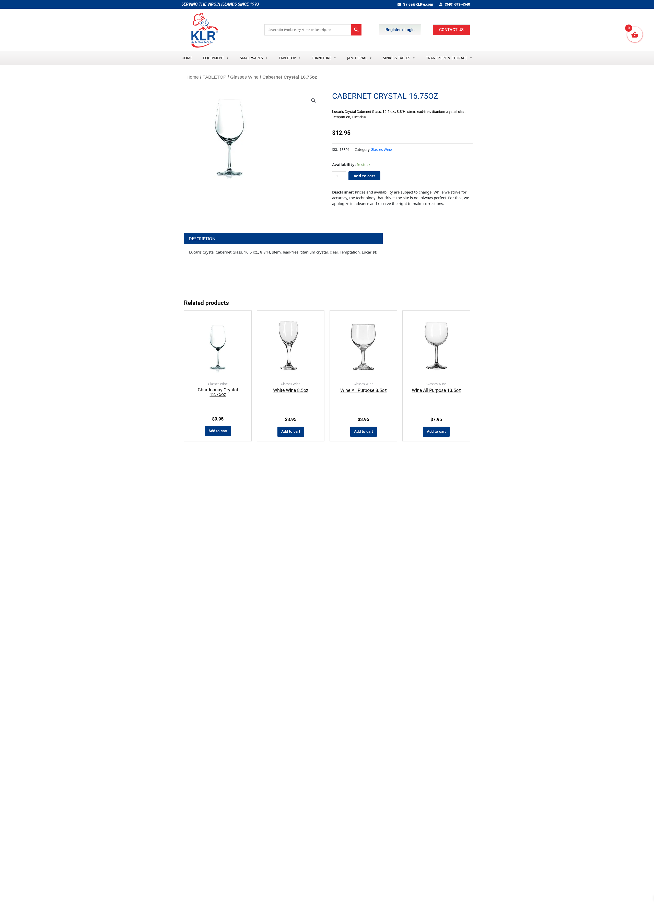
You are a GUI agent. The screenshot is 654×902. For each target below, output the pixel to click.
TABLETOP (287, 57)
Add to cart (364, 175)
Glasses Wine (244, 77)
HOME (187, 57)
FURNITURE (321, 57)
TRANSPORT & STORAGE (447, 57)
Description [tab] (202, 239)
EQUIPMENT (213, 57)
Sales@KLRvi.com (418, 4)
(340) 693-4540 (457, 4)
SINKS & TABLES (396, 57)
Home (192, 77)
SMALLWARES (251, 57)
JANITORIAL (357, 57)
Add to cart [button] (217, 431)
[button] (313, 100)
